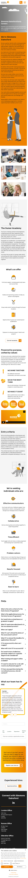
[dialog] (13, 863)
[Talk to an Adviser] (21, 2)
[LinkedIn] (13, 803)
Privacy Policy (23, 858)
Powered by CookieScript (13, 876)
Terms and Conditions (13, 874)
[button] (13, 870)
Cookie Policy (13, 872)
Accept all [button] (7, 866)
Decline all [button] (19, 866)
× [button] (25, 849)
